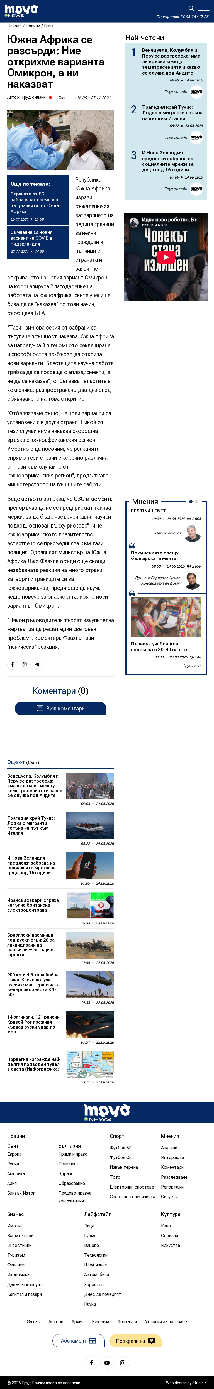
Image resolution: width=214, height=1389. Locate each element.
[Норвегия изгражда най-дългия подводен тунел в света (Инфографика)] (90, 1064)
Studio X (199, 1383)
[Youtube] (107, 1363)
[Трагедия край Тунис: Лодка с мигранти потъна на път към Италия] (90, 825)
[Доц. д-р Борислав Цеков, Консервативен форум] (192, 581)
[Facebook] (91, 1363)
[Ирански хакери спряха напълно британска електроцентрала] (90, 905)
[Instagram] (122, 1363)
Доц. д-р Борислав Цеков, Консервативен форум (158, 581)
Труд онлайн (33, 97)
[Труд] (107, 1112)
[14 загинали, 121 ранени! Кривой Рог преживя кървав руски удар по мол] (90, 1024)
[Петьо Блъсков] (192, 533)
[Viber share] (25, 665)
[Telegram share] (37, 665)
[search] (191, 8)
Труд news (192, 665)
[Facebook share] (12, 665)
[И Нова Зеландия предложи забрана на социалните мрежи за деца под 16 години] (90, 865)
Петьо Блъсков (168, 533)
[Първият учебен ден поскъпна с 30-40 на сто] (166, 617)
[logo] (21, 11)
